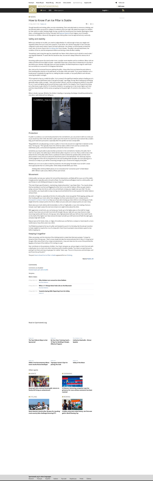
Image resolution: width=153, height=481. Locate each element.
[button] (61, 113)
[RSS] (123, 10)
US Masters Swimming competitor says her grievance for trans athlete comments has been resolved (77, 390)
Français (39, 479)
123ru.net (121, 2)
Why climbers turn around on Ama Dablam (52, 280)
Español (47, 479)
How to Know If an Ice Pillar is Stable (45, 255)
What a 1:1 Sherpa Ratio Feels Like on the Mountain (55, 286)
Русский (63, 479)
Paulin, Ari (43, 24)
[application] (61, 113)
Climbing (69, 255)
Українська (73, 479)
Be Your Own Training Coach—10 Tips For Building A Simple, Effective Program (60, 342)
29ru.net (58, 2)
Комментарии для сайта (38, 270)
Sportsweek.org (77, 2)
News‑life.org (49, 2)
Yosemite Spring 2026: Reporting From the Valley (54, 291)
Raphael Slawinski (64, 33)
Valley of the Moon (79, 362)
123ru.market (67, 2)
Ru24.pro (31, 2)
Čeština (89, 479)
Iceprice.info (87, 2)
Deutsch (31, 479)
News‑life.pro (40, 2)
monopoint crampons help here (38, 200)
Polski (81, 479)
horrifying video (53, 48)
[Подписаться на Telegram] (116, 2)
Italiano (56, 479)
